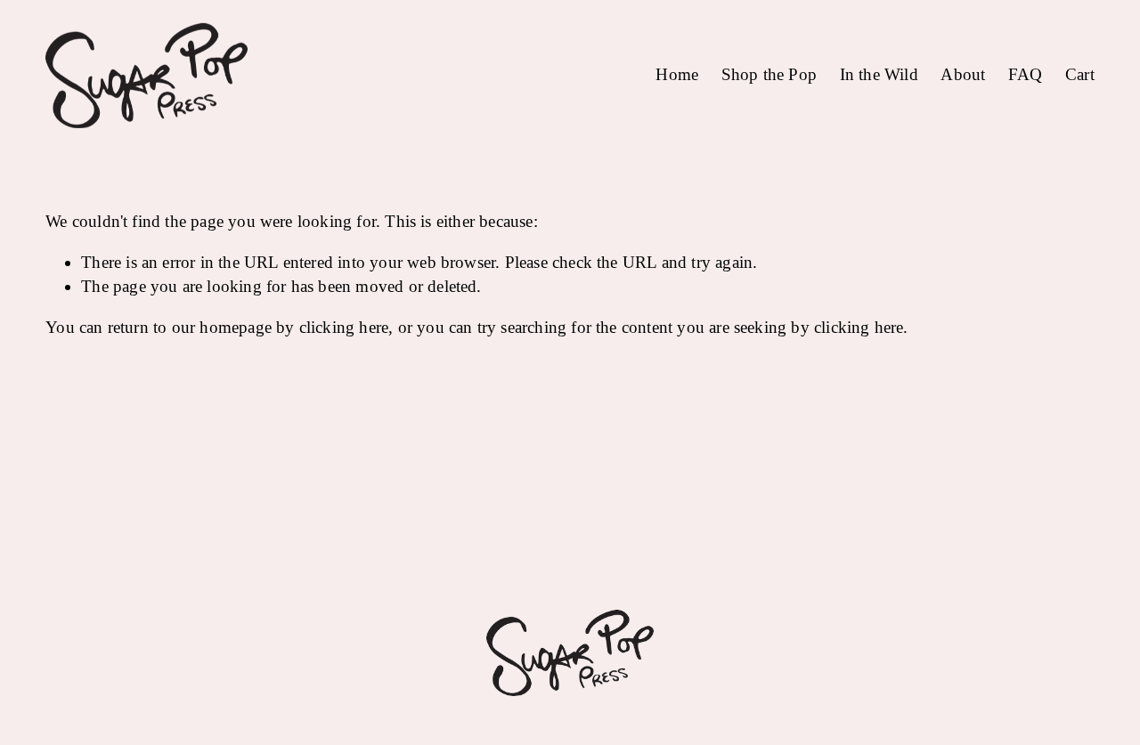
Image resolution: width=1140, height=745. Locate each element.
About (962, 74)
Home (677, 74)
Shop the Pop (769, 74)
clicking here (343, 327)
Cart (1080, 74)
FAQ (1025, 74)
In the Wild (879, 74)
